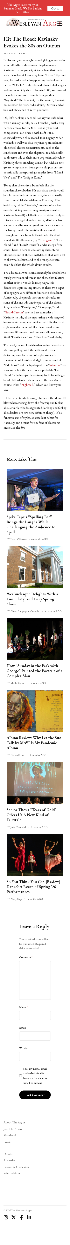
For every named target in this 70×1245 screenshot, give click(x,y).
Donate (8, 1154)
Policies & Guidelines (16, 1167)
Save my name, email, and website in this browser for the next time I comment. (35, 1076)
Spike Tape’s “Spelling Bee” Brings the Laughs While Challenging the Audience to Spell (31, 524)
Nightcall (27, 385)
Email (23, 1027)
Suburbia (55, 365)
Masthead (10, 1135)
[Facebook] (21, 1217)
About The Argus (14, 1122)
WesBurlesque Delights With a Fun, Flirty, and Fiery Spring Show (32, 599)
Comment (25, 957)
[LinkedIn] (29, 1217)
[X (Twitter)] (13, 1217)
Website (23, 1048)
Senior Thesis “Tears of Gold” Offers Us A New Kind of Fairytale (32, 814)
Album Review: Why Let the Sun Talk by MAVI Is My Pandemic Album (34, 742)
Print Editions (12, 1173)
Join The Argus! (13, 1129)
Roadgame (46, 240)
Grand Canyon (14, 312)
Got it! (55, 8)
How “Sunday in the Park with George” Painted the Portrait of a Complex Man (34, 670)
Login (7, 1142)
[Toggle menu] (58, 22)
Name (23, 1007)
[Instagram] (6, 1217)
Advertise (9, 1160)
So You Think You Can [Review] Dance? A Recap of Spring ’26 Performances (33, 886)
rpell (26, 53)
